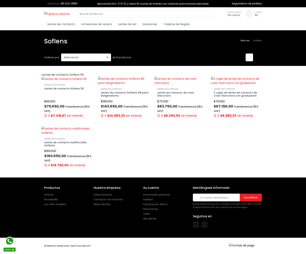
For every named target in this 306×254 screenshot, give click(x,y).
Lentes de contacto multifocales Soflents (65, 144)
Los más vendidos (55, 204)
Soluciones (150, 24)
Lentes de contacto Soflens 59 (64, 88)
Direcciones (150, 209)
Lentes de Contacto (61, 24)
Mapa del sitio (102, 204)
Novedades (51, 199)
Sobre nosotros (103, 194)
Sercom (86, 245)
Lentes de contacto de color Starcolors (175, 94)
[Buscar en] (212, 14)
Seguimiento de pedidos (247, 3)
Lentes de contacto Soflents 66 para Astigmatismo (124, 94)
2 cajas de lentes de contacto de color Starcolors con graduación (235, 94)
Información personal (156, 194)
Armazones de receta (96, 24)
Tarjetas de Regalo (177, 24)
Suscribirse (251, 197)
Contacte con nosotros (108, 199)
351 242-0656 (69, 3)
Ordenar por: (52, 57)
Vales (146, 214)
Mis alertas (149, 218)
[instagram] (204, 224)
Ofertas (49, 194)
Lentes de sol (127, 24)
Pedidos (148, 199)
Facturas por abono (155, 204)
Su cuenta (151, 188)
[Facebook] (196, 224)
